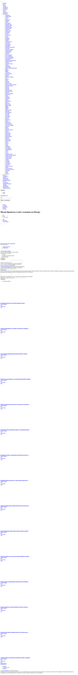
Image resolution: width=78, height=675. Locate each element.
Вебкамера (7, 46)
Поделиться (5, 247)
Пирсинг (7, 128)
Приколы (7, 138)
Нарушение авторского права (8, 255)
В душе (6, 33)
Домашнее (7, 65)
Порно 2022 (7, 134)
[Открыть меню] (0, 1)
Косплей (7, 87)
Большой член (8, 26)
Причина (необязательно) (5, 262)
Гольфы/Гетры (8, 51)
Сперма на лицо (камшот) (10, 155)
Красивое (7, 88)
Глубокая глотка (8, 50)
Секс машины (8, 148)
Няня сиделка (8, 123)
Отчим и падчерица (9, 125)
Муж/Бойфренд (8, 112)
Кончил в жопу (8, 83)
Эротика (7, 173)
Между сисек (8, 104)
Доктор (6, 64)
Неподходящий (5, 256)
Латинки (7, 96)
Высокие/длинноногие (10, 47)
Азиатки (7, 17)
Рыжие (6, 145)
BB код (1, 265)
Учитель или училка (9, 169)
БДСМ (6, 21)
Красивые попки (8, 91)
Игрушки (7, 74)
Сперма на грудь (8, 153)
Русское (7, 142)
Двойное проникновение (10, 60)
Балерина (7, 20)
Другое (3, 258)
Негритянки (7, 119)
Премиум (7, 137)
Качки (6, 80)
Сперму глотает (8, 157)
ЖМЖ (6, 71)
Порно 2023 (7, 135)
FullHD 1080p (8, 16)
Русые (6, 144)
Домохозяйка (8, 66)
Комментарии (13, 266)
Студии (4, 209)
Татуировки (7, 163)
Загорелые (7, 72)
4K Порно (7, 15)
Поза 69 (7, 131)
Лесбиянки (7, 97)
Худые (6, 171)
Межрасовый (8, 105)
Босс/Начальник (8, 27)
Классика (7, 81)
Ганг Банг (7, 48)
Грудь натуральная (9, 57)
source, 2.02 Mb (7, 251)
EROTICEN (6, 670)
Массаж (7, 100)
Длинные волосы (9, 63)
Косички (7, 86)
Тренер (6, 167)
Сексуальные (5, 221)
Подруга (7, 130)
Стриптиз (7, 160)
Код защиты (11, 277)
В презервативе (8, 41)
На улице (5, 220)
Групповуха (7, 59)
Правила (5, 668)
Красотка (7, 92)
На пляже (7, 115)
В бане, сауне (8, 30)
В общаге (7, 39)
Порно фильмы (8, 136)
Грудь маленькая (8, 55)
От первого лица (8, 124)
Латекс (6, 95)
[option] (2, 200)
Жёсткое (7, 70)
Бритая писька (8, 28)
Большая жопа (8, 24)
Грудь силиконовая (9, 58)
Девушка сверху (8, 61)
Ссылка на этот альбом (5, 263)
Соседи (6, 152)
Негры (6, 120)
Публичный (7, 140)
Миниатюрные (8, 109)
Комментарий (3, 269)
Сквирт (6, 150)
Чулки (6, 172)
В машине (7, 38)
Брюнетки (7, 29)
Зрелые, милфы (8, 73)
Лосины (7, 98)
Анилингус (7, 19)
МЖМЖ (7, 107)
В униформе (7, 44)
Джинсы (7, 62)
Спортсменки (8, 158)
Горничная (7, 52)
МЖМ (6, 106)
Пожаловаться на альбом (5, 253)
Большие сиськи (8, 25)
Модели (4, 207)
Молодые (7, 111)
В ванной (7, 32)
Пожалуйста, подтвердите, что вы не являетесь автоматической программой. (16, 276)
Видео (4, 204)
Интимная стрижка (9, 76)
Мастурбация (8, 101)
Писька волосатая (9, 129)
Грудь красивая (8, 54)
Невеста (7, 118)
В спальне (7, 42)
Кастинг (7, 79)
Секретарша (7, 147)
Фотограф (7, 170)
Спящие (7, 159)
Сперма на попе (8, 156)
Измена (6, 75)
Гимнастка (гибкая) (9, 49)
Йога (6, 77)
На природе (7, 116)
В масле (7, 37)
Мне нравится (3, 243)
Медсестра (7, 103)
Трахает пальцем (8, 166)
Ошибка (3, 254)
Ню (3, 219)
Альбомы (5, 205)
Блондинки (7, 22)
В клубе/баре (8, 35)
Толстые (7, 164)
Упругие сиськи (8, 168)
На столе (7, 117)
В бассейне (7, 31)
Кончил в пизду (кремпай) (10, 84)
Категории (5, 206)
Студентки (7, 162)
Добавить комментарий (5, 266)
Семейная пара (8, 149)
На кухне (7, 114)
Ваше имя (2, 268)
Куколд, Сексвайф (9, 93)
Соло (6, 151)
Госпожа (7, 53)
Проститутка (8, 139)
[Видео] (0, 199)
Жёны (6, 69)
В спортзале (7, 43)
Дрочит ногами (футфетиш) (11, 68)
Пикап (6, 127)
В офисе (7, 40)
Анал (6, 18)
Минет (6, 108)
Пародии (7, 126)
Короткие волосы (9, 85)
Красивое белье (8, 90)
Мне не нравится (11, 243)
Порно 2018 (7, 133)
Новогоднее (7, 122)
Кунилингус (7, 94)
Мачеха (6, 102)
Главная (4, 3)
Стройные (7, 161)
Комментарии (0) (6, 246)
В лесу (6, 36)
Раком (6, 141)
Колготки (7, 82)
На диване (7, 113)
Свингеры (7, 146)
